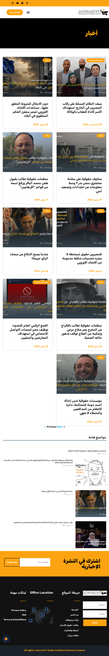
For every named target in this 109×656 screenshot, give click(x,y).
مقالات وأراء (73, 635)
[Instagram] (12, 3)
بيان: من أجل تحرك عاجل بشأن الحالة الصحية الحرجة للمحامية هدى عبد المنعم (43, 522)
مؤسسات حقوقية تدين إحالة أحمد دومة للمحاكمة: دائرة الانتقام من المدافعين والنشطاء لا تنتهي (83, 407)
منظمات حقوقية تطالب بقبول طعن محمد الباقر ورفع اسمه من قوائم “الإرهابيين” (29, 183)
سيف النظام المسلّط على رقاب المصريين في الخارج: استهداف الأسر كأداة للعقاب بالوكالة (82, 108)
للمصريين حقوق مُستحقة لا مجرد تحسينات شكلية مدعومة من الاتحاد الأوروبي (82, 258)
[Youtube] (17, 3)
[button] (28, 12)
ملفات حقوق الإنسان (69, 625)
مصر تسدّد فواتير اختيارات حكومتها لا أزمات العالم (87, 451)
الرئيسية (75, 609)
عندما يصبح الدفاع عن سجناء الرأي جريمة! (57, 491)
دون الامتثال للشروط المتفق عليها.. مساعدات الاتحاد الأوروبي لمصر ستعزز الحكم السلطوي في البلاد (29, 110)
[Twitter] (22, 3)
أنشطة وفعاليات (71, 630)
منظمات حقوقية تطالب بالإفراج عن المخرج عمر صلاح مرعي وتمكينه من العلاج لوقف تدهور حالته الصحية (81, 332)
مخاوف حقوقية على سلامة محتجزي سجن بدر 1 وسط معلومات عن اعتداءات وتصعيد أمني (81, 185)
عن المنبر (75, 614)
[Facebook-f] (27, 3)
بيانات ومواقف (72, 620)
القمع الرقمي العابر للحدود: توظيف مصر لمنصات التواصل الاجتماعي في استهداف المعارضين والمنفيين (29, 332)
